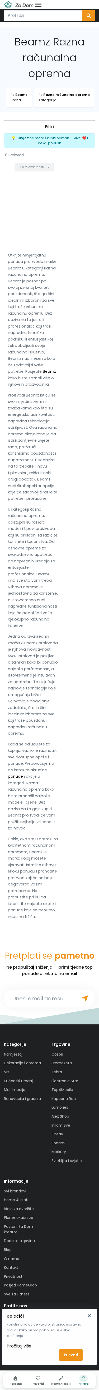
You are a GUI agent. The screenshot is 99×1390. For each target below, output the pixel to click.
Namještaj (13, 1054)
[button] (34, 167)
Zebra (56, 1072)
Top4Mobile (62, 1089)
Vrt (6, 1072)
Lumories (59, 1107)
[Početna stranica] (19, 4)
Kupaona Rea (63, 1098)
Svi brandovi (15, 1191)
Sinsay (57, 1134)
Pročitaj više (19, 1346)
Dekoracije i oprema (22, 1063)
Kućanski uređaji (19, 1081)
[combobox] (43, 15)
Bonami (58, 1143)
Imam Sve (60, 1125)
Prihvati (71, 1355)
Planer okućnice (18, 1217)
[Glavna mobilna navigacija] (38, 4)
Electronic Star (64, 1081)
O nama (11, 1258)
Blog (8, 1249)
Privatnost (13, 1276)
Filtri (49, 127)
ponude (15, 776)
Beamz (49, 371)
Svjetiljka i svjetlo (66, 1160)
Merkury (58, 1151)
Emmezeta (61, 1063)
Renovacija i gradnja (22, 1098)
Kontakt (11, 1267)
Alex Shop (60, 1116)
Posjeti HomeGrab (20, 1285)
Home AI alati (16, 1199)
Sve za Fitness (17, 1294)
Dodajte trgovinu (19, 1240)
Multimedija (14, 1089)
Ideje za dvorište (19, 1208)
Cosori (57, 1054)
